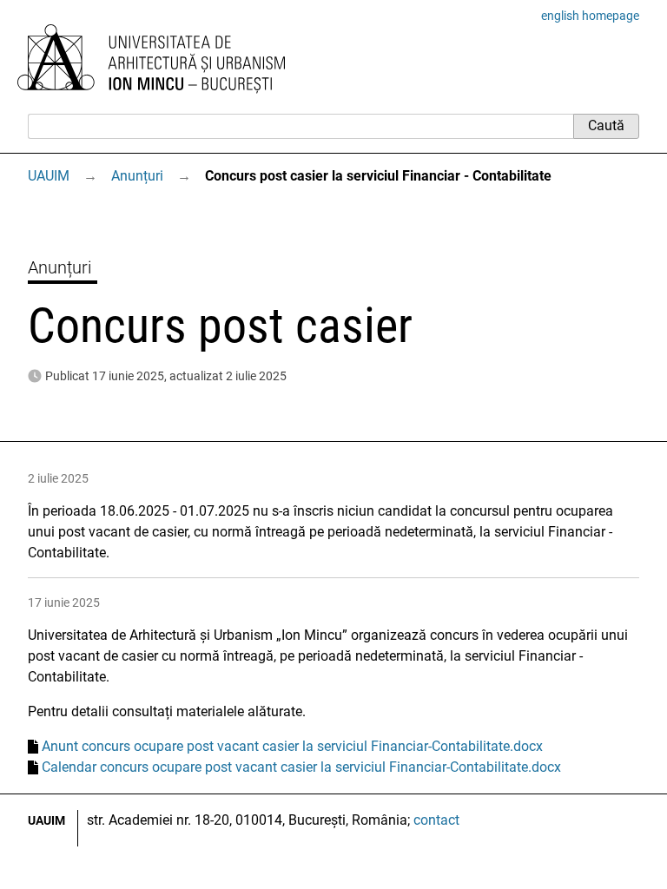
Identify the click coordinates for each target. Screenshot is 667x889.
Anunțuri (137, 176)
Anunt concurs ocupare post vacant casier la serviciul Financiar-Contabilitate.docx (292, 746)
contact (436, 820)
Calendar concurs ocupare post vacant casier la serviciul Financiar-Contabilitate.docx (301, 767)
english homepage (590, 16)
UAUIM (48, 176)
